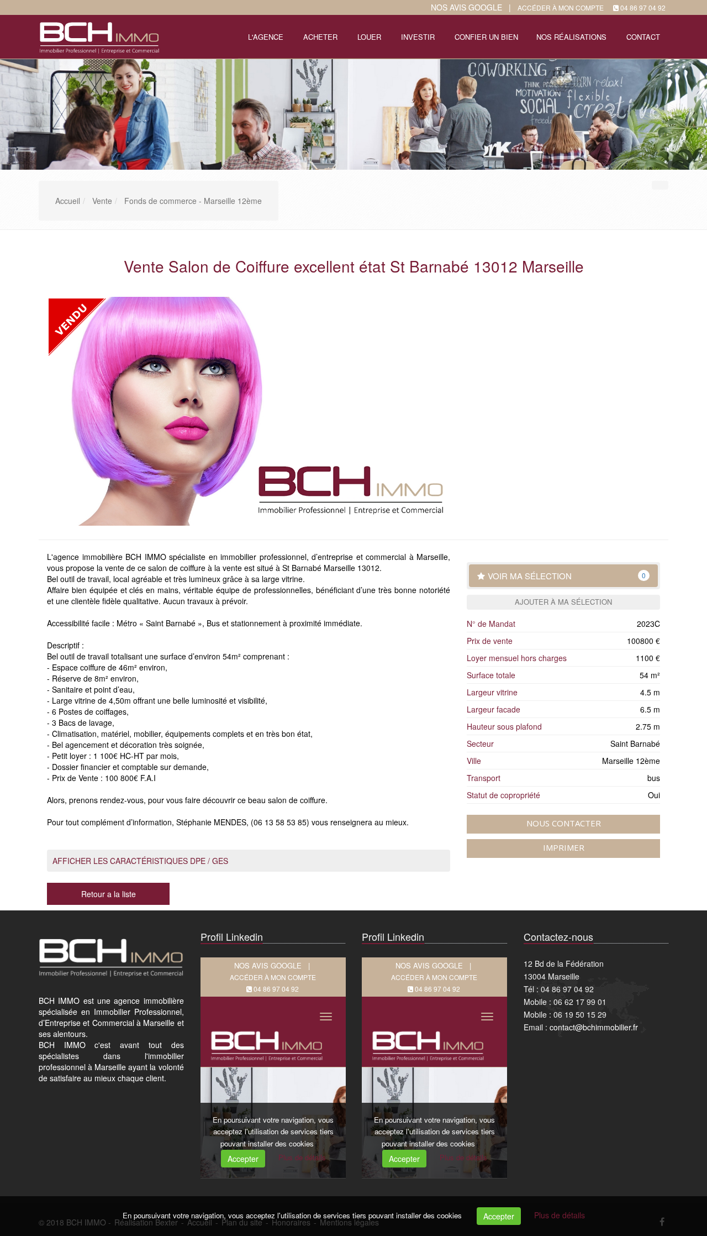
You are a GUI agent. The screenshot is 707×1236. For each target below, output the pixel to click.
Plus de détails (559, 1215)
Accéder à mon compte (561, 7)
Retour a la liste (108, 893)
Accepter (498, 1216)
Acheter (320, 37)
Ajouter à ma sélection (563, 601)
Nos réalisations (571, 37)
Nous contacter (563, 823)
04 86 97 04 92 (643, 7)
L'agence (265, 37)
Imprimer (563, 847)
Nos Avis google (466, 7)
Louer (369, 37)
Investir (418, 37)
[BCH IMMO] (97, 35)
